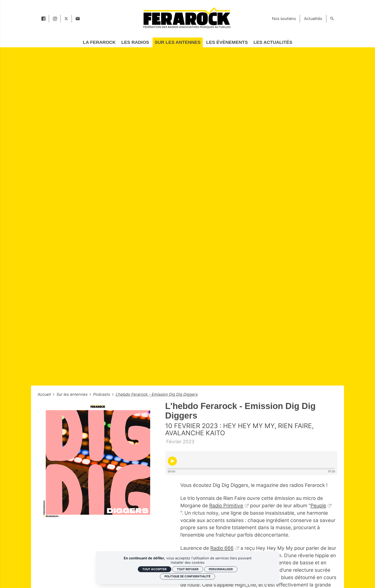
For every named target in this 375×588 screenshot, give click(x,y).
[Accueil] (187, 17)
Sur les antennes (72, 394)
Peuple (318, 505)
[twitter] (66, 19)
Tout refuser (188, 569)
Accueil (45, 394)
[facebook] (43, 19)
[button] (172, 461)
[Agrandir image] (98, 461)
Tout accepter (154, 569)
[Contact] (77, 19)
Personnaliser (221, 569)
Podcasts (102, 394)
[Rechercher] (331, 19)
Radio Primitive (226, 505)
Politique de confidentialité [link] (187, 576)
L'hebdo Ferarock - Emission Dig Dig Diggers (157, 394)
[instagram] (55, 19)
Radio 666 (222, 548)
